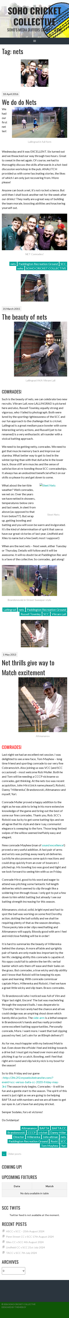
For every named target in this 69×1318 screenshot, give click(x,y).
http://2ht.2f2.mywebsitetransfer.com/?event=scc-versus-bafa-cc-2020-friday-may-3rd (30, 1082)
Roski (54, 1141)
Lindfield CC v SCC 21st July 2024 (25, 1247)
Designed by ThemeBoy (13, 1307)
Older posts (12, 1153)
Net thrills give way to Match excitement (28, 667)
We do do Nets (19, 102)
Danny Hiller (58, 1132)
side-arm (39, 1017)
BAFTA (44, 1128)
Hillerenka (33, 1137)
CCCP (32, 1132)
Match (50, 1186)
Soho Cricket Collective (34, 16)
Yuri (63, 1145)
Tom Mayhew (49, 1145)
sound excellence (52, 845)
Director (18, 1137)
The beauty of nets (24, 316)
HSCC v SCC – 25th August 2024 (25, 1231)
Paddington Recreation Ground (38, 264)
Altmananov (29, 1128)
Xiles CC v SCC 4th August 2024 (25, 1242)
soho (20, 268)
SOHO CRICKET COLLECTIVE (46, 268)
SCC (63, 264)
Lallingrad (9, 609)
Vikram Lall (59, 614)
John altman (50, 1137)
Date (17, 1186)
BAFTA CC (59, 1128)
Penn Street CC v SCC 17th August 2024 (30, 1236)
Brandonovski (16, 1132)
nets (13, 264)
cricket (42, 1132)
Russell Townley (31, 614)
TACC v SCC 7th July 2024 (21, 1252)
